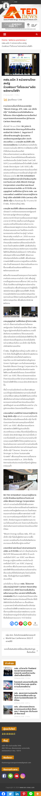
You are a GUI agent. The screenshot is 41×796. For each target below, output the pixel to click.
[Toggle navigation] (5, 34)
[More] (30, 624)
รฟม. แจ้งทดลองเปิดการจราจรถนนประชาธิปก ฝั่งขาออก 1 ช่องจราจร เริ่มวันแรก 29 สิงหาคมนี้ (26, 710)
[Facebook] (12, 624)
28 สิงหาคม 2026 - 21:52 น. (22, 717)
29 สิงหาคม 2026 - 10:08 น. (22, 689)
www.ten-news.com (27, 787)
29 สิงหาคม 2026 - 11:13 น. (22, 678)
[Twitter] (16, 624)
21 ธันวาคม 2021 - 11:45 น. (11, 95)
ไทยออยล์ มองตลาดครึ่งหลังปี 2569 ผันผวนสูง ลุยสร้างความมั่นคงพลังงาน (25, 684)
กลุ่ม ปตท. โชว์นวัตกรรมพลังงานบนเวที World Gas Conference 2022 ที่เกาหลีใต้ (20, 638)
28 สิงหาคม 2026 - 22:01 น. (22, 703)
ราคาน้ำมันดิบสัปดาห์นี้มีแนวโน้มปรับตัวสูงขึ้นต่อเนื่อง (19, 651)
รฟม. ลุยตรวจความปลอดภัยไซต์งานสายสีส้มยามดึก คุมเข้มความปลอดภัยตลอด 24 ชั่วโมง (25, 697)
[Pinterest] (21, 624)
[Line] (25, 624)
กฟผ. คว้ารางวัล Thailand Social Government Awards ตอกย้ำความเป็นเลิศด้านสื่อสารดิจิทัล (25, 672)
